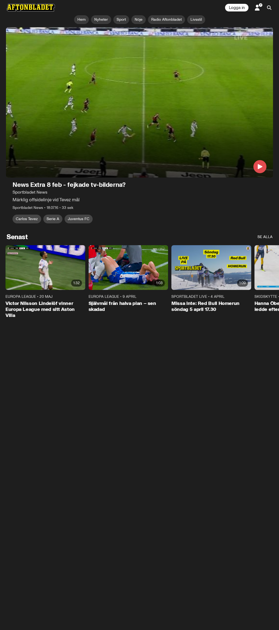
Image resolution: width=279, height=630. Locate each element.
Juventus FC (78, 219)
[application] (139, 102)
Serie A (53, 219)
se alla (264, 237)
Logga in (237, 7)
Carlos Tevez (27, 219)
